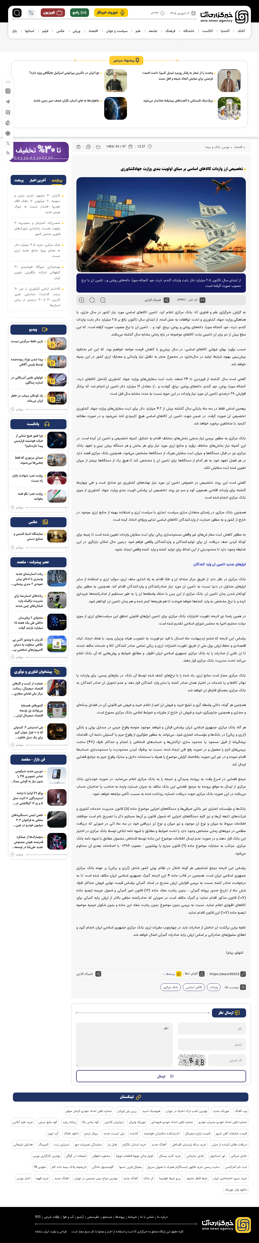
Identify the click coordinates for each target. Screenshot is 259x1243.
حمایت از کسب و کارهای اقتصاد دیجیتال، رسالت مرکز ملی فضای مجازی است (27, 688)
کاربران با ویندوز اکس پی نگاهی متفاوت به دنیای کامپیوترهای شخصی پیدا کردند (27, 644)
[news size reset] (92, 300)
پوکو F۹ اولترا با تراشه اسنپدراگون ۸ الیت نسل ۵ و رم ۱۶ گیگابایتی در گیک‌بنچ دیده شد (28, 798)
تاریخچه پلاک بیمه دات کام (69, 1166)
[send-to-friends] (98, 147)
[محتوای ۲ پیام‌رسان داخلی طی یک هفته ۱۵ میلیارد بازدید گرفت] (57, 622)
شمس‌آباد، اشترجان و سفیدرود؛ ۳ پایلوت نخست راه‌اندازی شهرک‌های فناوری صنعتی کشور (37, 228)
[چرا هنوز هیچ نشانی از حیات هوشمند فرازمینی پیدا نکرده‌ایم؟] (57, 440)
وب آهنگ (241, 1110)
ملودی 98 (40, 1166)
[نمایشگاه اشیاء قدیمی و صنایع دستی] (57, 536)
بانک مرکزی (170, 987)
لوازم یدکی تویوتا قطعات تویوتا (134, 1155)
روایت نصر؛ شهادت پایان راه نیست (27, 478)
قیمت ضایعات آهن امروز (231, 1133)
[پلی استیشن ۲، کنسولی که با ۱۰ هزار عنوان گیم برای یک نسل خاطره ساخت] (57, 731)
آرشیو (80, 1216)
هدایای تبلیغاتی (23, 1144)
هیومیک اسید (151, 1110)
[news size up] (81, 300)
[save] (88, 146)
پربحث (19, 180)
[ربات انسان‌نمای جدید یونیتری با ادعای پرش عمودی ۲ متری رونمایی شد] (57, 578)
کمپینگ (43, 1144)
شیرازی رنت (61, 1144)
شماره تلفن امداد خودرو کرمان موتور (89, 1110)
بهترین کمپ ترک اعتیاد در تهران (186, 1110)
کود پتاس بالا (90, 1122)
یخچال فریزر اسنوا (130, 1166)
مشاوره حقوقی (101, 1155)
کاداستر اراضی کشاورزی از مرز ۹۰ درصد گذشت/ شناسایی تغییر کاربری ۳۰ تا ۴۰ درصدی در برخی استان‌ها (37, 297)
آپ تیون (53, 1133)
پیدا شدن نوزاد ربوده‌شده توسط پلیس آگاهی (27, 362)
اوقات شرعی (51, 1216)
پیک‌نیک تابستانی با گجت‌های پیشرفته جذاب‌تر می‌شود (178, 100)
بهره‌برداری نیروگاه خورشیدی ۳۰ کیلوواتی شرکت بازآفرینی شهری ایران (37, 272)
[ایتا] (8, 123)
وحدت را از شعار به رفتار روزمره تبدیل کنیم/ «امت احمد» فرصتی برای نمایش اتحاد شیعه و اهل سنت (177, 75)
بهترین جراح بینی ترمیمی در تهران (96, 1178)
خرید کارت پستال (170, 1155)
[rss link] (8, 152)
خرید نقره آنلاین (23, 1122)
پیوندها (119, 1216)
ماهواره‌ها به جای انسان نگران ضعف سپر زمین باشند (66, 100)
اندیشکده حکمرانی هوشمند (161, 1133)
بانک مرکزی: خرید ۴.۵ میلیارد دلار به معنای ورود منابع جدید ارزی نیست (37, 250)
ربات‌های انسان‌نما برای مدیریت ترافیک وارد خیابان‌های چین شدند (28, 600)
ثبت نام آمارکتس (236, 1166)
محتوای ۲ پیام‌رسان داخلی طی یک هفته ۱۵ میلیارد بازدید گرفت (28, 622)
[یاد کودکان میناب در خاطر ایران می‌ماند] (57, 398)
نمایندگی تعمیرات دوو (88, 1144)
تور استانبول (217, 1155)
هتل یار (112, 1144)
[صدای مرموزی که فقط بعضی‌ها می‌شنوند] (57, 460)
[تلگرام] (8, 101)
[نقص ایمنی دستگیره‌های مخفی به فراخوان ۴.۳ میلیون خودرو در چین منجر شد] (57, 819)
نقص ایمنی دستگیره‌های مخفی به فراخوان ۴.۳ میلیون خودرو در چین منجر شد (27, 820)
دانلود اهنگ (71, 1133)
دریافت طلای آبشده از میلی (229, 1144)
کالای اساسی (194, 987)
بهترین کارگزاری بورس (46, 1155)
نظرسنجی (93, 1216)
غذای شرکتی (239, 1155)
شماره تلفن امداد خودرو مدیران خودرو (223, 1122)
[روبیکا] (8, 133)
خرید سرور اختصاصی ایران (230, 1178)
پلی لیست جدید (113, 1133)
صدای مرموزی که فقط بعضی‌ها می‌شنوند (29, 460)
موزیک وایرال (137, 1122)
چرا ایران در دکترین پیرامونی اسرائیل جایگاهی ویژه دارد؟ (64, 72)
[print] (78, 147)
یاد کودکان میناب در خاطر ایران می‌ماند (27, 398)
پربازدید (57, 180)
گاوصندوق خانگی (103, 1166)
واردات (214, 987)
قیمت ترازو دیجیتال (197, 1133)
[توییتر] (8, 143)
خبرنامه (132, 1216)
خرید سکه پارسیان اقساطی (189, 1144)
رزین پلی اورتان (127, 1110)
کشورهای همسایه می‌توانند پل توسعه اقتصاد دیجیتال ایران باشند (29, 710)
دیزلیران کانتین (113, 1122)
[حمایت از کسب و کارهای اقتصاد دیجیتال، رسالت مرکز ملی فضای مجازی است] (57, 687)
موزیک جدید (221, 1110)
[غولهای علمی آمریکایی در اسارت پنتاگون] (57, 380)
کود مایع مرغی (47, 1122)
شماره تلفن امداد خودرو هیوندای (172, 1122)
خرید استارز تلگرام (134, 1144)
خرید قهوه (42, 1178)
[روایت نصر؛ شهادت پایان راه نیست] (57, 478)
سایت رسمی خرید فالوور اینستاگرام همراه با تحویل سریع (184, 1166)
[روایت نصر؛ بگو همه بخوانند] (57, 496)
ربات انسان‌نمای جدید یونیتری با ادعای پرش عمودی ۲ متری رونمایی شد (28, 578)
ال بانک (148, 1178)
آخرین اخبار (38, 180)
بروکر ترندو (91, 1133)
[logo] (224, 16)
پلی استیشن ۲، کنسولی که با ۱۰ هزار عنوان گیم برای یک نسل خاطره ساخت (28, 732)
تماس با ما (147, 1216)
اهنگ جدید (61, 1178)
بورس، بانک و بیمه (217, 146)
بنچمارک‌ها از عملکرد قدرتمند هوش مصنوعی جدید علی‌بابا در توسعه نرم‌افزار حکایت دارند (28, 842)
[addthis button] (166, 300)
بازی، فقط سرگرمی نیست (27, 341)
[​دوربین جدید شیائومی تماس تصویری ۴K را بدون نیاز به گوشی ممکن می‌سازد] (57, 775)
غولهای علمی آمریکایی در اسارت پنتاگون (27, 380)
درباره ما (162, 1216)
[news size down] (103, 300)
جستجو (107, 1216)
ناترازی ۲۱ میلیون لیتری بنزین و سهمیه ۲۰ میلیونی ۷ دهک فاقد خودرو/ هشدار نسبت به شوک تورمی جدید (37, 203)
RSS (38, 1216)
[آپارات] (8, 112)
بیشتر (19, 409)
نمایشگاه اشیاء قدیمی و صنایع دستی (28, 536)
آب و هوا (68, 1216)
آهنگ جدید (159, 1144)
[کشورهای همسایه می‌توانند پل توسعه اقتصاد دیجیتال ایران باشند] (57, 709)
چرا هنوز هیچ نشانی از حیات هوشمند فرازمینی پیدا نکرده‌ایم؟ (28, 440)
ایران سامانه (42, 1231)
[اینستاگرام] (8, 90)
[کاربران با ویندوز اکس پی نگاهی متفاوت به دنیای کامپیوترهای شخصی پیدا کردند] (57, 644)
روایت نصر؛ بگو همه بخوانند (30, 496)
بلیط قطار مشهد (196, 1178)
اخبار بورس (23, 1178)
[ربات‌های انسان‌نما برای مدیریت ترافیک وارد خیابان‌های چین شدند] (57, 600)
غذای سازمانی (195, 1155)
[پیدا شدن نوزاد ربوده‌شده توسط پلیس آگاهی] (57, 361)
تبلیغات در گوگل (76, 1155)
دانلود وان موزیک (236, 1189)
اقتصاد (237, 146)
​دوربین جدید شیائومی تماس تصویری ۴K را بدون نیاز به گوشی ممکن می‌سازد (27, 776)
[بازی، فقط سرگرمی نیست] (57, 343)
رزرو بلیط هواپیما (170, 1178)
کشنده (134, 1133)
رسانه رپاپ (69, 1122)
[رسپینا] (38, 151)
